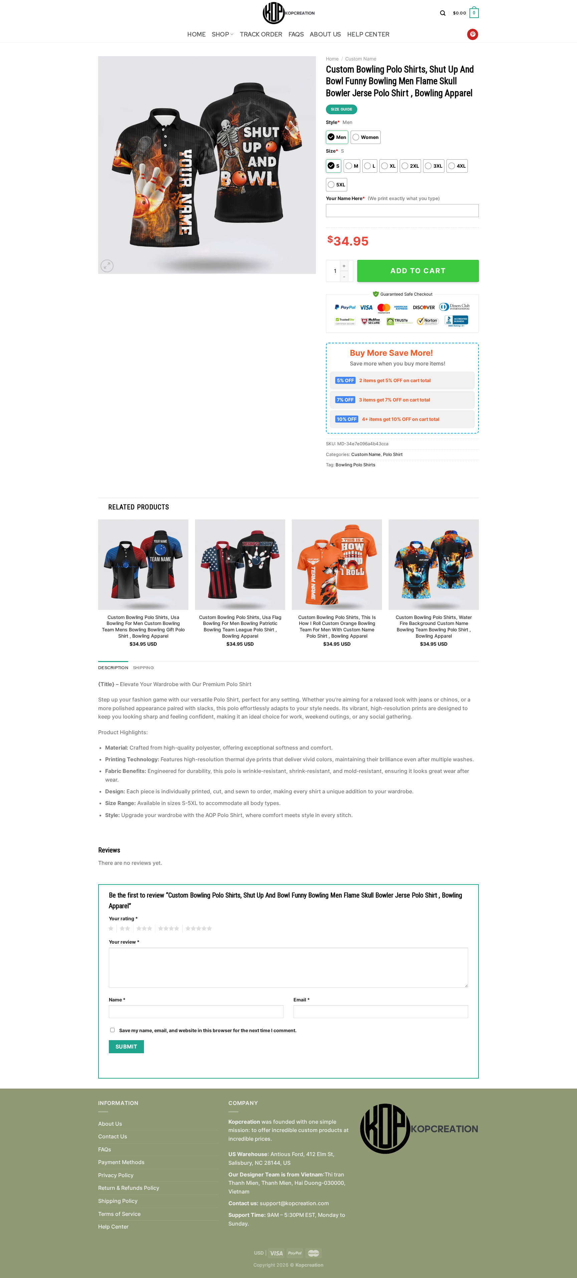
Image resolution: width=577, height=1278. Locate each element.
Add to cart (418, 271)
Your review (124, 942)
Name (117, 999)
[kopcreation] (289, 13)
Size (332, 151)
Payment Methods (121, 1162)
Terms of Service (119, 1214)
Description (113, 667)
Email (302, 999)
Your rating (123, 918)
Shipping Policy (118, 1200)
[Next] (478, 589)
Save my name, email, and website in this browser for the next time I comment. (208, 1030)
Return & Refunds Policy (128, 1187)
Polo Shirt (393, 454)
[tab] (113, 667)
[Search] (442, 13)
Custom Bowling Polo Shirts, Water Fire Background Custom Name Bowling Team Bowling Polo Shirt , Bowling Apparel (434, 626)
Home (196, 34)
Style (333, 122)
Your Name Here (345, 198)
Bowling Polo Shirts (355, 464)
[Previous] (98, 589)
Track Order (261, 34)
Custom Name (360, 58)
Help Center (368, 34)
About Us (325, 34)
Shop (220, 34)
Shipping (143, 667)
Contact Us (112, 1136)
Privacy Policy (116, 1175)
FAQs (296, 34)
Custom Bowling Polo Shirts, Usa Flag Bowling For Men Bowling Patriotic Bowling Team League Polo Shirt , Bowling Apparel (240, 626)
